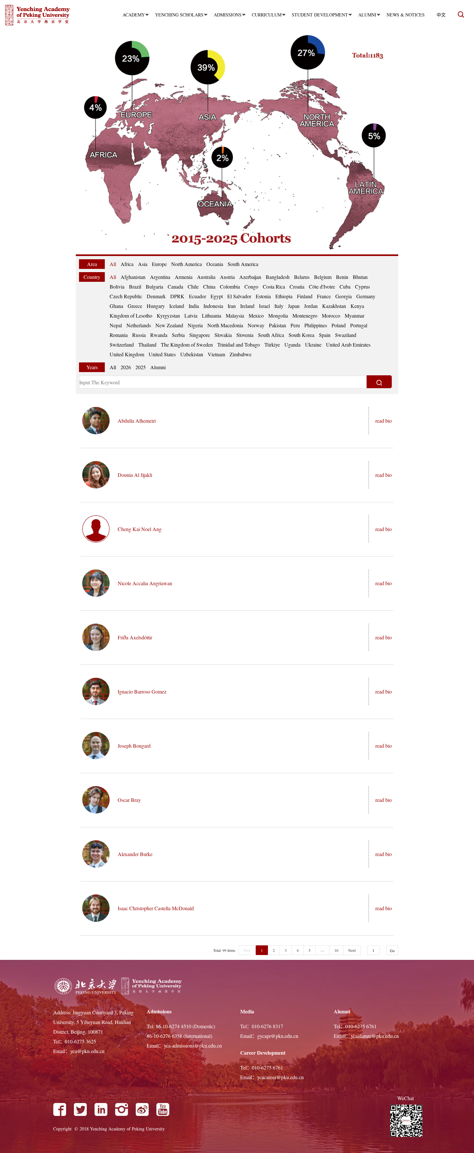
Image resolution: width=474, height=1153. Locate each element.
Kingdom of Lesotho (131, 315)
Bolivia (117, 286)
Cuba (345, 286)
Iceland (176, 305)
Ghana (116, 305)
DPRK (177, 296)
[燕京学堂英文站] (43, 16)
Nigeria (195, 325)
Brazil (135, 286)
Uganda (292, 344)
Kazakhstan (334, 305)
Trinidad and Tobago (238, 344)
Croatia (297, 286)
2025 (140, 367)
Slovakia (223, 334)
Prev (247, 950)
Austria (227, 276)
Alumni (158, 367)
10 (336, 950)
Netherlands (138, 325)
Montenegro (304, 315)
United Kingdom (127, 354)
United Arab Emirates (348, 344)
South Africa (271, 334)
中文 (441, 15)
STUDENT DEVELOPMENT (320, 15)
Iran (232, 305)
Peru (295, 325)
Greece (135, 305)
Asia (142, 264)
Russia (139, 334)
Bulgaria (154, 286)
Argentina (160, 276)
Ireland (247, 305)
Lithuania (211, 315)
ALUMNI (367, 15)
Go (392, 950)
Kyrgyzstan (168, 315)
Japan (294, 305)
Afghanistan (133, 276)
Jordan (311, 305)
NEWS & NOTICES (406, 15)
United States (162, 354)
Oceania (214, 264)
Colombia (230, 286)
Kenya (357, 305)
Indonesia (213, 305)
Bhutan (360, 276)
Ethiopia (283, 296)
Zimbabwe (241, 354)
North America (186, 264)
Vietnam (216, 354)
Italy (278, 305)
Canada (175, 286)
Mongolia (278, 315)
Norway (256, 325)
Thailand (147, 344)
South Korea (301, 334)
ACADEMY (134, 15)
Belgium (322, 276)
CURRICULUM (266, 15)
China (209, 286)
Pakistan (277, 325)
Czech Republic (126, 296)
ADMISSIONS (228, 15)
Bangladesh (278, 276)
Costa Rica (274, 286)
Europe (159, 264)
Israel (264, 305)
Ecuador (197, 296)
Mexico (256, 315)
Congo (251, 286)
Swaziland (345, 334)
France (324, 296)
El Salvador (239, 296)
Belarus (302, 276)
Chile (193, 286)
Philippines (315, 325)
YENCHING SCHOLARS (179, 15)
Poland (338, 325)
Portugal (358, 325)
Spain (325, 334)
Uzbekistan (191, 354)
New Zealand (169, 325)
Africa (127, 264)
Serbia (178, 334)
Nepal (116, 325)
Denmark (156, 296)
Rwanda (158, 334)
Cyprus (362, 286)
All (113, 264)
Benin (342, 276)
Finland (304, 296)
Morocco (331, 315)
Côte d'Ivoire (322, 286)
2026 (126, 367)
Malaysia (235, 315)
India (194, 305)
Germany (365, 296)
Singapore (199, 334)
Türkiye (272, 344)
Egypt (217, 296)
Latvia (190, 315)
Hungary (156, 305)
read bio (383, 420)
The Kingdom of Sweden (187, 344)
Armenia (184, 276)
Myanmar (354, 315)
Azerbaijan (250, 276)
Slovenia (244, 334)
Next (352, 950)
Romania (119, 334)
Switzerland (122, 344)
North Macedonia (225, 325)
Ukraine (313, 344)
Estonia (263, 296)
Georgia (343, 296)
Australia (206, 276)
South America (243, 264)
